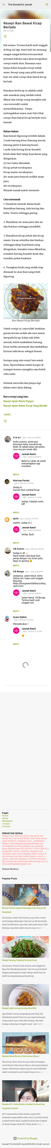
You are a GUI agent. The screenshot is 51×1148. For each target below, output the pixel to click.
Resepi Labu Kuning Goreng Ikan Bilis (19, 1008)
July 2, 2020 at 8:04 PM (34, 572)
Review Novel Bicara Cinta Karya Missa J (20, 1056)
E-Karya (6, 826)
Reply (16, 474)
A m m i (17, 437)
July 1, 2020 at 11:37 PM (32, 497)
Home (5, 815)
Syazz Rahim (20, 617)
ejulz (16, 518)
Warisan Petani (21, 480)
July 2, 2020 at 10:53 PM (23, 620)
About (5, 818)
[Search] (47, 4)
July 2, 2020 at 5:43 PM (34, 549)
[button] (5, 36)
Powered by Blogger (27, 1138)
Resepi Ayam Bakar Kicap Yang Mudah (25, 405)
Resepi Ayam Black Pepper (18, 401)
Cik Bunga (18, 571)
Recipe (7, 414)
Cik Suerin (18, 549)
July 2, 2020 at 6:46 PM (32, 530)
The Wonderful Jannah (20, 4)
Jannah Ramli (29, 454)
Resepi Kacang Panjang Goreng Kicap (19, 960)
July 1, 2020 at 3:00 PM (31, 438)
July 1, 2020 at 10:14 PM (23, 483)
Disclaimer (7, 821)
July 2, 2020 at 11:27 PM (32, 631)
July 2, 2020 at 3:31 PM (29, 519)
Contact (6, 823)
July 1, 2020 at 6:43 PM (32, 457)
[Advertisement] (25, 721)
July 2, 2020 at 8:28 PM (32, 593)
